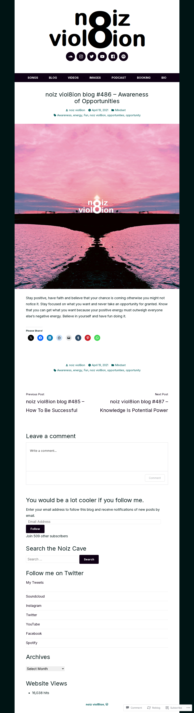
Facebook (34, 633)
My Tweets (35, 582)
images (95, 77)
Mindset (120, 110)
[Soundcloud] (70, 56)
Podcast (119, 77)
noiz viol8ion (77, 110)
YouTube (33, 624)
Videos (73, 77)
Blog (53, 77)
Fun (86, 115)
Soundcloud (35, 596)
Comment (155, 477)
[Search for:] (52, 559)
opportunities (115, 115)
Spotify (31, 643)
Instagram (33, 606)
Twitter (31, 615)
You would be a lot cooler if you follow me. (85, 500)
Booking (144, 77)
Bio (163, 77)
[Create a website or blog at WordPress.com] (107, 704)
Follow (35, 529)
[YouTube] (102, 56)
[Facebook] (112, 56)
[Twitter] (91, 56)
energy (77, 115)
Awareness (64, 115)
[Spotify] (123, 56)
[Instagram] (81, 56)
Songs (33, 77)
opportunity (133, 115)
